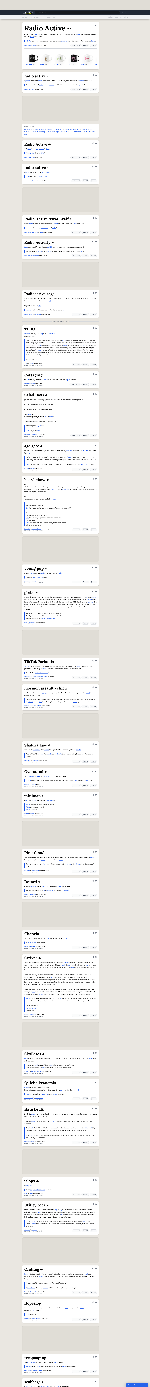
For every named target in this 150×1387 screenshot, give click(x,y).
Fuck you (84, 464)
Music (60, 17)
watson (31, 1194)
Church (30, 702)
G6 (33, 89)
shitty (27, 1186)
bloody (48, 618)
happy (40, 251)
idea (76, 780)
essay (64, 340)
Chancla (26, 946)
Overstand (27, 784)
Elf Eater (34, 784)
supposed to (40, 149)
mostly (34, 800)
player (33, 1114)
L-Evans (31, 364)
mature (85, 450)
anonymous (33, 894)
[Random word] (118, 12)
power (40, 81)
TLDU (25, 364)
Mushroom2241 (39, 1098)
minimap (26, 813)
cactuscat (32, 622)
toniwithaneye (35, 870)
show (36, 34)
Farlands (43, 673)
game (70, 457)
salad (29, 414)
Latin (48, 938)
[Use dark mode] (126, 12)
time (53, 489)
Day (40, 702)
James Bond (37, 1190)
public (69, 380)
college (66, 963)
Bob (27, 508)
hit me (34, 943)
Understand (51, 334)
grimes (29, 310)
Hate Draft (27, 1141)
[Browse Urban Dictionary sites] (28, 12)
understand (31, 776)
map (26, 800)
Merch (94, 45)
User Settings (124, 17)
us (44, 890)
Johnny (33, 1288)
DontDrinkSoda (34, 1292)
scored (51, 85)
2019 (39, 306)
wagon (44, 693)
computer (65, 489)
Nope (34, 1224)
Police (26, 1274)
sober (92, 857)
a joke (75, 224)
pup (42, 577)
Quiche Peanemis (28, 1098)
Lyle (84, 1221)
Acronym (27, 334)
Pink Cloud (27, 870)
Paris (51, 1065)
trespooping (27, 1370)
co (81, 251)
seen (66, 1308)
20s (60, 573)
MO (50, 301)
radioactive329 (66, 132)
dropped (90, 602)
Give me (29, 1094)
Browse (36, 17)
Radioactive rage (53, 132)
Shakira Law (27, 760)
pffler (32, 1141)
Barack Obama (32, 1008)
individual (33, 886)
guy (34, 977)
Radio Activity (28, 256)
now (43, 618)
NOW (42, 153)
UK (87, 597)
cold (46, 417)
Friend (28, 805)
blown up (50, 890)
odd (78, 34)
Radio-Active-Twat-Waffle (43, 129)
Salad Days (27, 434)
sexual (45, 380)
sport (53, 1121)
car (31, 1186)
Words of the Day (27, 17)
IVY (61, 998)
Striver (26, 1014)
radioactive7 (78, 132)
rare (32, 1310)
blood (51, 417)
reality (61, 860)
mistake (78, 750)
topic (38, 776)
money (69, 864)
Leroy (29, 780)
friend (56, 224)
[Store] (122, 12)
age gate (26, 468)
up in (39, 426)
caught (45, 1288)
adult (42, 573)
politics (40, 994)
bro (47, 673)
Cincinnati (88, 1128)
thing (64, 1367)
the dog (34, 581)
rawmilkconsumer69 (36, 1318)
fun (33, 992)
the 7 (88, 780)
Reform (46, 750)
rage (48, 310)
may (69, 965)
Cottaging (27, 384)
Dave (34, 1221)
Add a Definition (113, 17)
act (28, 380)
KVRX (39, 706)
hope (29, 1288)
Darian (34, 45)
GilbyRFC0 (34, 434)
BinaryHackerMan (36, 529)
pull (31, 1190)
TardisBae (32, 946)
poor (90, 1058)
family (88, 693)
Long (41, 334)
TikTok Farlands (28, 677)
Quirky (26, 1087)
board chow (27, 529)
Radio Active (27, 45)
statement (47, 776)
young (38, 577)
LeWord (32, 813)
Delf (34, 157)
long (43, 886)
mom (29, 943)
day (56, 1210)
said (38, 431)
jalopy (25, 1194)
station (47, 172)
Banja (32, 468)
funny (48, 149)
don (43, 1068)
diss (90, 298)
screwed (64, 41)
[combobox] (77, 12)
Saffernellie (35, 181)
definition (50, 247)
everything (50, 800)
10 (29, 1314)
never (90, 600)
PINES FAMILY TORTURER (40, 677)
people (54, 499)
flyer (62, 1058)
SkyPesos (26, 1071)
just (34, 577)
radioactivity (58, 129)
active (45, 176)
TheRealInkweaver (37, 1370)
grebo (26, 622)
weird (44, 669)
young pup (27, 581)
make (59, 886)
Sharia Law (36, 750)
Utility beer (27, 1230)
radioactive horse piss (72, 129)
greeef (33, 384)
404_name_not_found (37, 1071)
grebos (52, 618)
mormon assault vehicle (30, 706)
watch (28, 453)
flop (66, 938)
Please (29, 153)
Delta (26, 1058)
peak (77, 1090)
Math (83, 345)
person (27, 81)
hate (31, 1128)
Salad (28, 431)
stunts (43, 1190)
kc (63, 310)
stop (39, 1367)
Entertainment (51, 17)
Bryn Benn (36, 256)
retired (81, 81)
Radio (29, 41)
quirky (62, 1090)
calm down (65, 890)
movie (55, 1094)
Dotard (26, 894)
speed (86, 1274)
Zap (33, 153)
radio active (27, 89)
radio (32, 37)
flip (64, 938)
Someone (29, 1367)
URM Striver (33, 1014)
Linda (28, 176)
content (69, 450)
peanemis (44, 1094)
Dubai (50, 754)
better (93, 41)
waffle (31, 224)
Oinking (26, 1292)
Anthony (28, 998)
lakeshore (34, 1230)
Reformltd (35, 760)
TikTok (26, 666)
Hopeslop (26, 1318)
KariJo (41, 232)
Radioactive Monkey (38, 132)
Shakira (59, 754)
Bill (28, 464)
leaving (33, 1362)
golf (39, 1212)
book (36, 1065)
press (94, 597)
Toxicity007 (38, 314)
